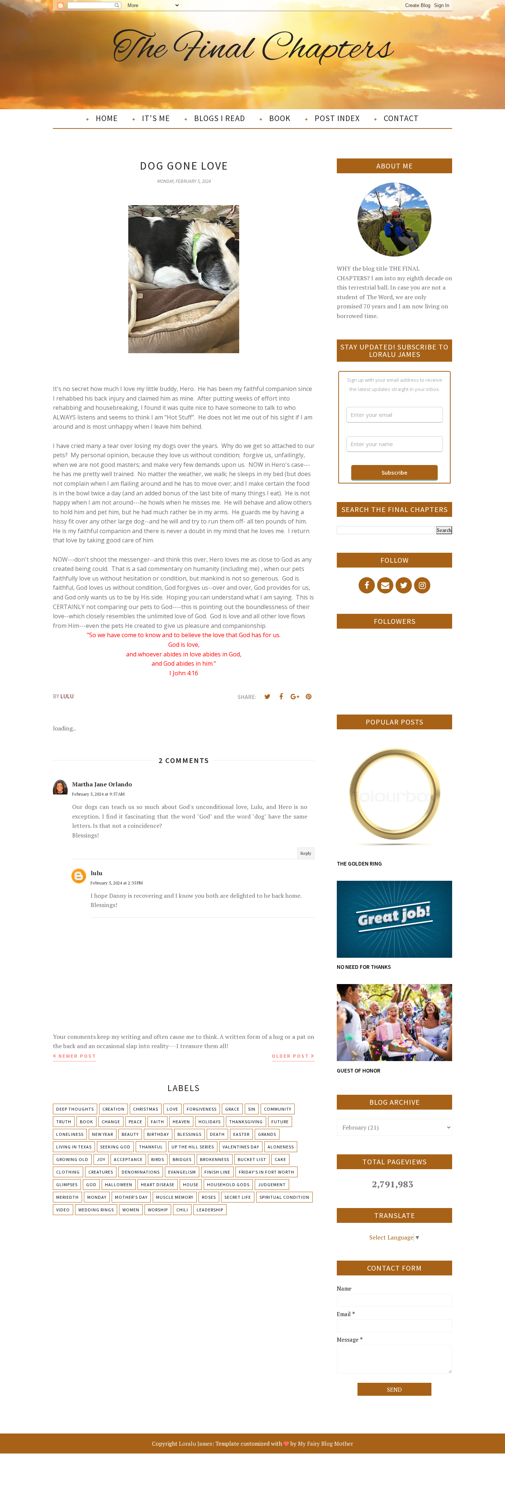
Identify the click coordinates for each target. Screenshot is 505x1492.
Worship (158, 1209)
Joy (101, 1159)
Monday (96, 1197)
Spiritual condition (284, 1197)
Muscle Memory (174, 1197)
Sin (251, 1109)
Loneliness (70, 1134)
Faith (157, 1121)
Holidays (210, 1121)
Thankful (151, 1147)
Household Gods (228, 1184)
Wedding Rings (96, 1209)
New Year (102, 1134)
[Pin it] (308, 697)
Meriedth (67, 1197)
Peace (135, 1121)
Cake (280, 1159)
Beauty (130, 1134)
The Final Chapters (253, 49)
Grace (232, 1109)
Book (86, 1121)
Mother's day (131, 1197)
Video (63, 1209)
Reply (306, 853)
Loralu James (195, 1443)
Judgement (272, 1184)
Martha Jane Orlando (102, 784)
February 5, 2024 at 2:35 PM (117, 883)
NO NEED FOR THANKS (364, 966)
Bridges (182, 1159)
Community (277, 1109)
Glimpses (67, 1184)
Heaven (181, 1121)
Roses (209, 1197)
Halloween (118, 1184)
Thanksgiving (246, 1121)
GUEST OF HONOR (358, 1070)
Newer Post (77, 1056)
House (191, 1184)
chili (182, 1209)
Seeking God (115, 1147)
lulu (96, 873)
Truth (63, 1121)
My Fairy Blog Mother (325, 1443)
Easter (241, 1134)
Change (111, 1121)
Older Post (290, 1056)
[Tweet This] (267, 697)
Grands (267, 1134)
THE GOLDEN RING (359, 863)
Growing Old (72, 1159)
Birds (157, 1159)
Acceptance (128, 1159)
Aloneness (281, 1147)
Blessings (189, 1134)
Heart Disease (157, 1184)
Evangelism (182, 1172)
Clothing (68, 1172)
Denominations (141, 1172)
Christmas (145, 1109)
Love (172, 1109)
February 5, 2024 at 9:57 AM (98, 794)
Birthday (158, 1134)
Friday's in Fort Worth (266, 1172)
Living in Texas (74, 1147)
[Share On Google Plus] (295, 697)
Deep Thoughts (75, 1109)
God (91, 1184)
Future (280, 1121)
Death (217, 1134)
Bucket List (252, 1159)
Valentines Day (241, 1147)
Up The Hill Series (193, 1147)
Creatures (100, 1172)
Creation (113, 1109)
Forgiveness (202, 1109)
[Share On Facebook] (281, 697)
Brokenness (214, 1159)
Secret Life (237, 1197)
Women (130, 1209)
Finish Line (217, 1172)
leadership (210, 1209)
